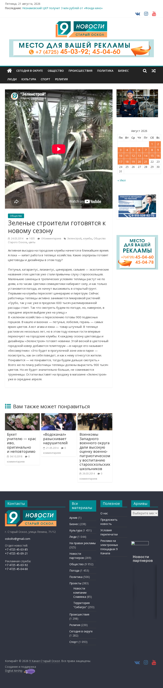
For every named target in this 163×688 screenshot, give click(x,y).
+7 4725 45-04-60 (16, 569)
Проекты (75, 583)
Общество (56, 71)
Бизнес (123, 71)
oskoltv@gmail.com (17, 539)
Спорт (45, 79)
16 (158, 156)
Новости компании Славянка (79, 592)
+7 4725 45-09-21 (16, 553)
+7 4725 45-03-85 (16, 549)
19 (133, 162)
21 (145, 162)
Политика (105, 71)
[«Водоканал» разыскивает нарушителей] (58, 415)
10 (120, 156)
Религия (61, 79)
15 (152, 156)
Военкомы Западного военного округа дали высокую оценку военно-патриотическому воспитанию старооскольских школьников (95, 451)
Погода (74, 570)
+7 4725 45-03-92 (16, 565)
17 (120, 162)
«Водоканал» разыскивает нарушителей (55, 438)
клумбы (87, 238)
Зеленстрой (74, 238)
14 (145, 156)
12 (133, 156)
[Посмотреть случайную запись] (153, 71)
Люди (12, 79)
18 (127, 162)
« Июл (121, 180)
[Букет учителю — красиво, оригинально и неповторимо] (22, 415)
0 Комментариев (51, 238)
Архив (73, 518)
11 (127, 156)
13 (139, 156)
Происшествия (80, 71)
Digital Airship (13, 671)
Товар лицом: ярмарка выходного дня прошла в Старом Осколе (65, 8)
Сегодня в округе (29, 71)
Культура (28, 79)
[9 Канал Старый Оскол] (9, 71)
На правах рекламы (82, 543)
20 (139, 162)
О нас (104, 513)
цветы (32, 242)
